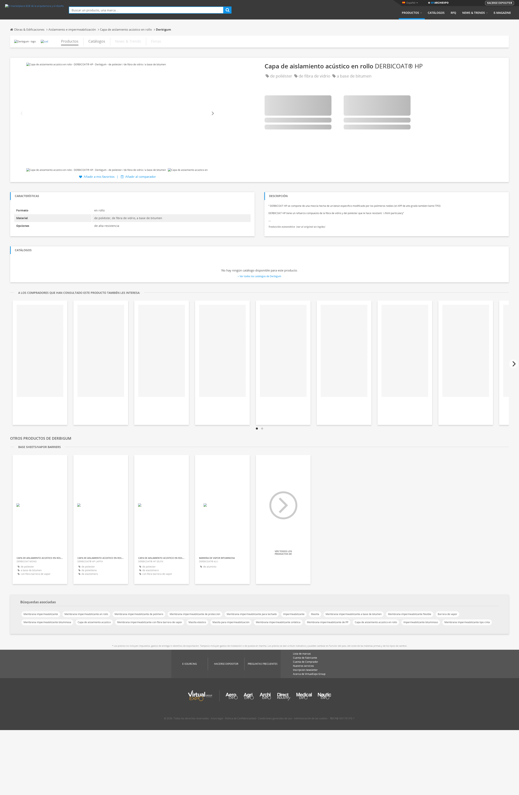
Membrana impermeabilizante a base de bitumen (354, 614)
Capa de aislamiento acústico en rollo (376, 622)
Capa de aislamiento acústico (94, 622)
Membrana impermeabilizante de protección (195, 614)
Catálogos (436, 13)
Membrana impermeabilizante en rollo (86, 614)
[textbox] (146, 10)
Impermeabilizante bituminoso (420, 622)
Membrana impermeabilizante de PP (327, 622)
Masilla (315, 614)
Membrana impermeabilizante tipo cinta (467, 622)
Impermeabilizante (294, 614)
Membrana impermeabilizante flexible (409, 614)
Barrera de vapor (447, 614)
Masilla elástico (197, 622)
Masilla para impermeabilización (230, 622)
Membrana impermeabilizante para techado (252, 614)
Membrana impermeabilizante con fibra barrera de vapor (149, 622)
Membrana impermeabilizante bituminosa (47, 622)
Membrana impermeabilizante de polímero (139, 614)
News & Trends (473, 13)
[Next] (212, 113)
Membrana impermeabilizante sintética (278, 622)
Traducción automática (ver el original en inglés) (296, 226)
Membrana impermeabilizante (41, 614)
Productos (410, 13)
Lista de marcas (302, 653)
